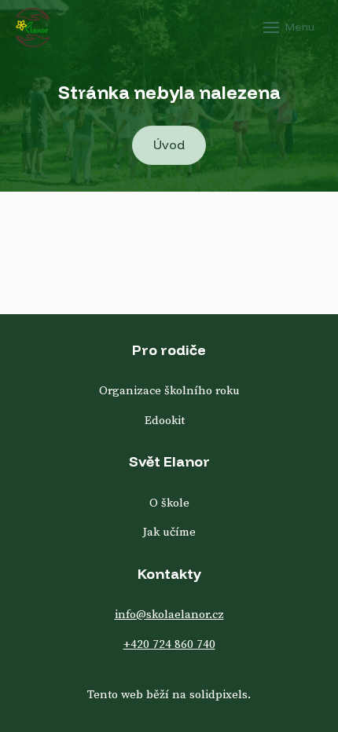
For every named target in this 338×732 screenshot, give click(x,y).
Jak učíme (169, 532)
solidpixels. (220, 694)
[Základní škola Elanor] (33, 27)
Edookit (165, 420)
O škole (169, 503)
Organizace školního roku (169, 390)
